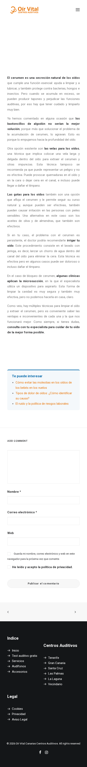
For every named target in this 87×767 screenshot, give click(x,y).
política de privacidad (56, 567)
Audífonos (19, 666)
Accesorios (19, 671)
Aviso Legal (19, 719)
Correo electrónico (22, 512)
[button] (77, 9)
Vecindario (55, 684)
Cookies (17, 709)
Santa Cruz (55, 668)
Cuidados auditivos (48, 44)
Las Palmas (56, 673)
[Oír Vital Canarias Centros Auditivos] (24, 10)
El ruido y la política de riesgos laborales (42, 403)
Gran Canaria (56, 663)
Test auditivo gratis (24, 656)
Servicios (18, 661)
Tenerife (53, 658)
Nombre (14, 492)
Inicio (15, 650)
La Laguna (55, 679)
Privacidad (18, 714)
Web (10, 533)
